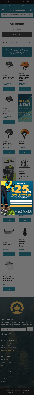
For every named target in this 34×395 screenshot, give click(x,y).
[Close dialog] (32, 181)
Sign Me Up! (20, 205)
